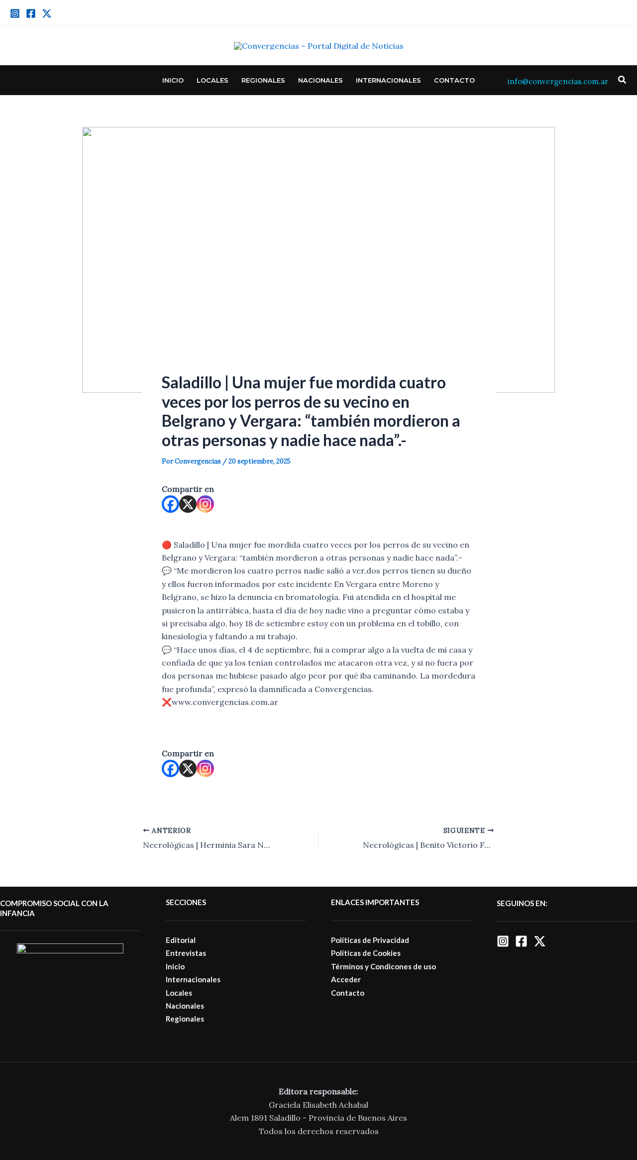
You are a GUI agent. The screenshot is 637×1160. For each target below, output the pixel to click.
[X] (188, 504)
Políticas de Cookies (366, 952)
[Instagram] (15, 13)
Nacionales (320, 80)
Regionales (263, 80)
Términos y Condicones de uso (383, 966)
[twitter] (47, 13)
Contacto (454, 80)
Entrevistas (186, 952)
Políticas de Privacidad (370, 939)
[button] (622, 80)
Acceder (346, 979)
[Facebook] (31, 13)
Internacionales (388, 80)
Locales (212, 80)
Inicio (173, 80)
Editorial (181, 939)
